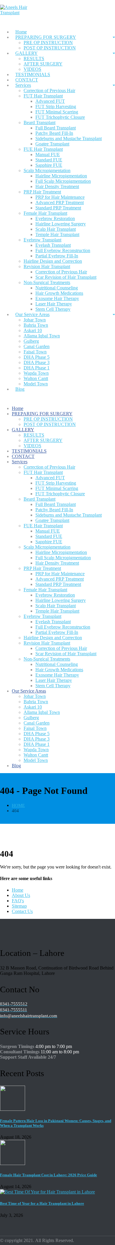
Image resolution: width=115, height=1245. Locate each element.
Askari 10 (33, 330)
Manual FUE (47, 154)
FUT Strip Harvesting (55, 106)
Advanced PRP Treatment (59, 202)
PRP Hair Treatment (42, 191)
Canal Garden (37, 346)
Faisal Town (35, 351)
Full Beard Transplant (55, 127)
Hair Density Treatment (57, 186)
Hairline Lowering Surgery (60, 223)
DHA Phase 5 (37, 357)
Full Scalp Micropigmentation (63, 181)
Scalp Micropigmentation (47, 170)
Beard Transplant (39, 122)
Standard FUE (48, 159)
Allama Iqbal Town (42, 335)
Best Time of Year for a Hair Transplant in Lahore (42, 1203)
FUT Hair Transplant (43, 95)
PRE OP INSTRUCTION (48, 42)
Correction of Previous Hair (49, 90)
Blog (19, 389)
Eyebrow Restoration (55, 218)
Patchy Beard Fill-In (54, 133)
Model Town (36, 383)
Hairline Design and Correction (53, 261)
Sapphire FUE (48, 165)
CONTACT (26, 79)
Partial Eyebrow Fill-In (56, 255)
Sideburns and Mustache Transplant (68, 138)
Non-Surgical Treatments (47, 282)
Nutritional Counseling (56, 287)
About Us (21, 895)
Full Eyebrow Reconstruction (62, 250)
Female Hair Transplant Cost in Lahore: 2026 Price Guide (48, 1175)
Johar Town (35, 319)
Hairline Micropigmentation (61, 175)
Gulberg (31, 341)
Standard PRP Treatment (58, 207)
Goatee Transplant (52, 143)
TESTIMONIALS (32, 74)
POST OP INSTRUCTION (50, 47)
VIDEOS (32, 445)
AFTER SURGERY (43, 63)
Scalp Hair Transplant (55, 229)
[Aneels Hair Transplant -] (20, 12)
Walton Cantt (36, 378)
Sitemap (19, 905)
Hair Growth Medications (59, 293)
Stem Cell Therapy (52, 685)
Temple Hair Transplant (57, 234)
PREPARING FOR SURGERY (45, 37)
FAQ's (18, 900)
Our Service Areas (32, 314)
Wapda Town (36, 373)
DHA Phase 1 (37, 367)
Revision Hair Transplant (47, 266)
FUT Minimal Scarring (56, 111)
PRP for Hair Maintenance (60, 197)
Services (23, 85)
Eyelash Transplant (53, 245)
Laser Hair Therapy (53, 303)
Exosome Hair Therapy (57, 298)
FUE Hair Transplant (43, 149)
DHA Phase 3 (37, 362)
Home (21, 31)
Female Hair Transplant (45, 213)
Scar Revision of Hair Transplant (65, 277)
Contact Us (22, 911)
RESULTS (34, 58)
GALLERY (26, 53)
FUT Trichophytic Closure (60, 117)
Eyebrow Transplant (42, 239)
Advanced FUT (50, 101)
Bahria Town (36, 325)
